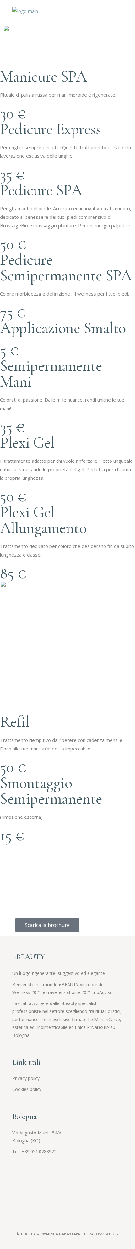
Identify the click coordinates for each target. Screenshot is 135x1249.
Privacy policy (26, 1078)
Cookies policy (26, 1089)
